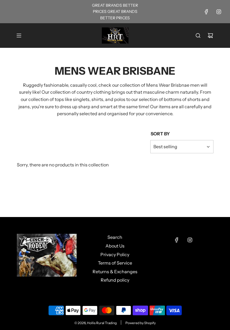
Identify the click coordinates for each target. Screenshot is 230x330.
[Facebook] (206, 12)
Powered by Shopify (140, 323)
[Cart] (210, 35)
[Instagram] (219, 12)
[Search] (198, 35)
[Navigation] (19, 35)
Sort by (160, 133)
